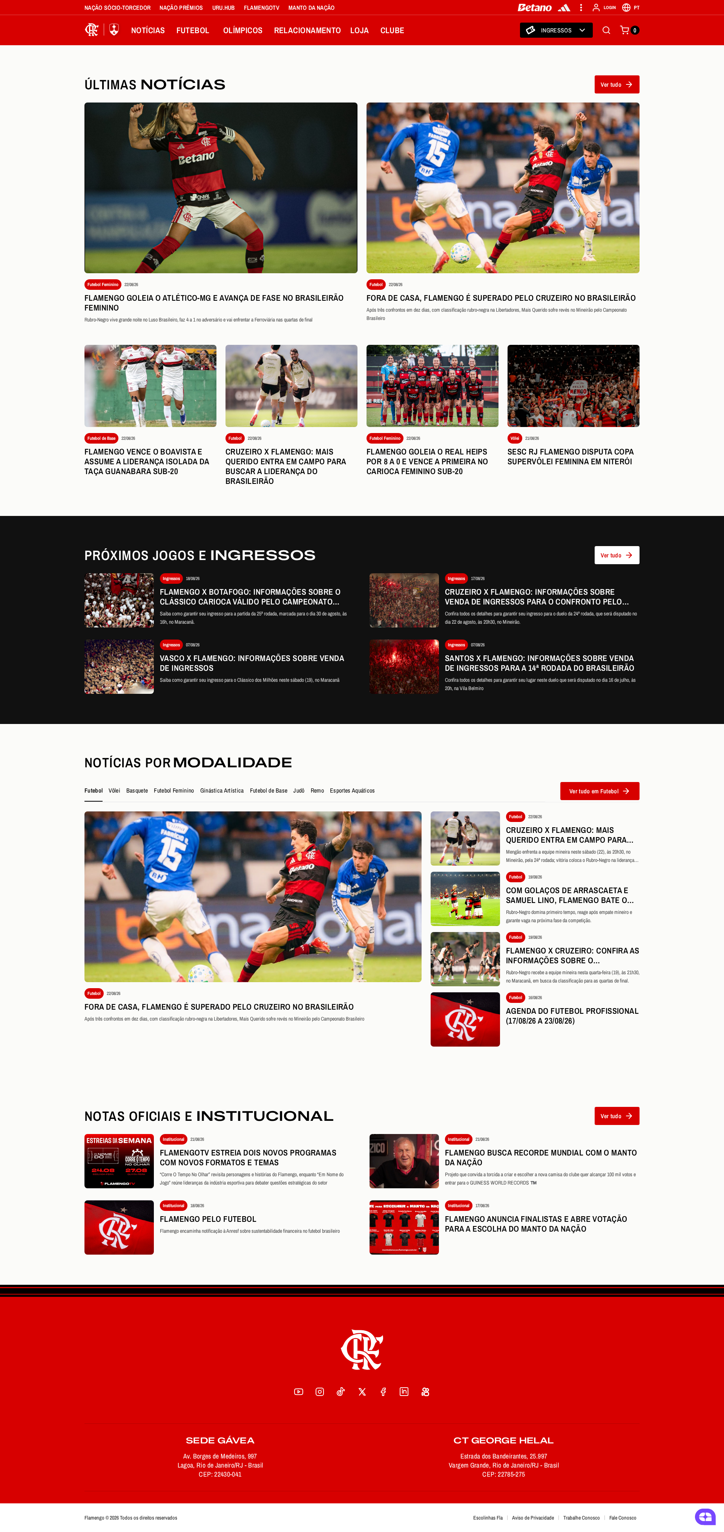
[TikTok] (340, 1391)
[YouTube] (298, 1391)
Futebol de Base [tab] (269, 790)
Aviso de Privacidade (533, 1517)
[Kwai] (425, 1391)
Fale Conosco (623, 1517)
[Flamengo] (103, 30)
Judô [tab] (298, 790)
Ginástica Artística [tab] (222, 790)
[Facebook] (383, 1391)
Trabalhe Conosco (581, 1517)
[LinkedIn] (404, 1391)
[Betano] (535, 7)
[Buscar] (606, 30)
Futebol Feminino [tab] (174, 790)
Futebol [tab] (93, 790)
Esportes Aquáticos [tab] (352, 790)
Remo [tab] (317, 790)
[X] (362, 1391)
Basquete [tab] (137, 790)
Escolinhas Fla (488, 1517)
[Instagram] (319, 1391)
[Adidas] (564, 7)
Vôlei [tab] (114, 790)
